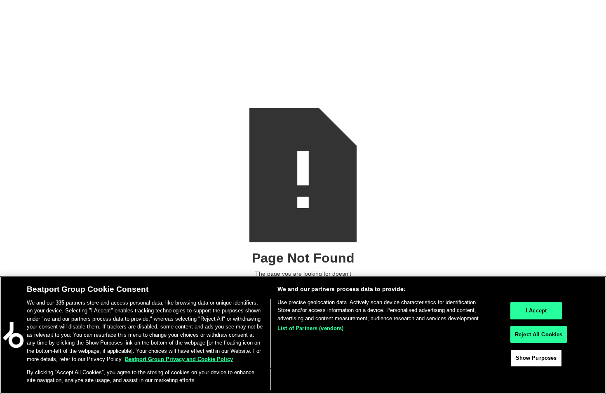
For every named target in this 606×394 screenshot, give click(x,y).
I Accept (536, 310)
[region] (303, 335)
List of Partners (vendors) (310, 328)
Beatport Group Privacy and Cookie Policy (179, 359)
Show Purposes (536, 358)
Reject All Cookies (538, 334)
